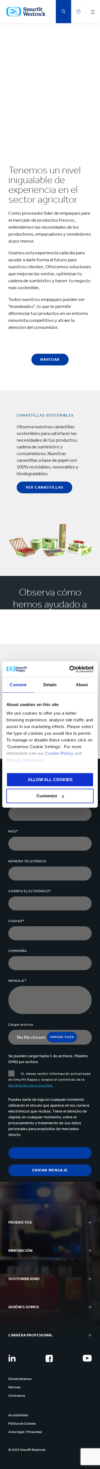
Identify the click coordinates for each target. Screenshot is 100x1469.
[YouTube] (87, 1358)
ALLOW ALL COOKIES (50, 779)
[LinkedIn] (12, 1358)
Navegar (50, 359)
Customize (46, 796)
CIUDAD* (16, 921)
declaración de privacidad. (30, 1085)
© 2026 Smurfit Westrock (27, 1450)
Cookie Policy (59, 753)
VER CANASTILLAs (44, 487)
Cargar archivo (20, 1025)
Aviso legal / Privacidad (25, 1432)
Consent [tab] (18, 684)
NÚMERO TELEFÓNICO (27, 861)
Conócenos (16, 1396)
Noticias (14, 1387)
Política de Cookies (22, 1423)
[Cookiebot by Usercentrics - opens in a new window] (71, 669)
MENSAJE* (17, 981)
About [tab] (82, 684)
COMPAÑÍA (17, 951)
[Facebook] (49, 1358)
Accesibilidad (18, 1415)
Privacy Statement (25, 760)
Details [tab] (50, 684)
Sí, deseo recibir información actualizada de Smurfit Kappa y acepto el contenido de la (49, 1079)
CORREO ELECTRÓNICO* (29, 891)
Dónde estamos (20, 1379)
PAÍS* (13, 831)
